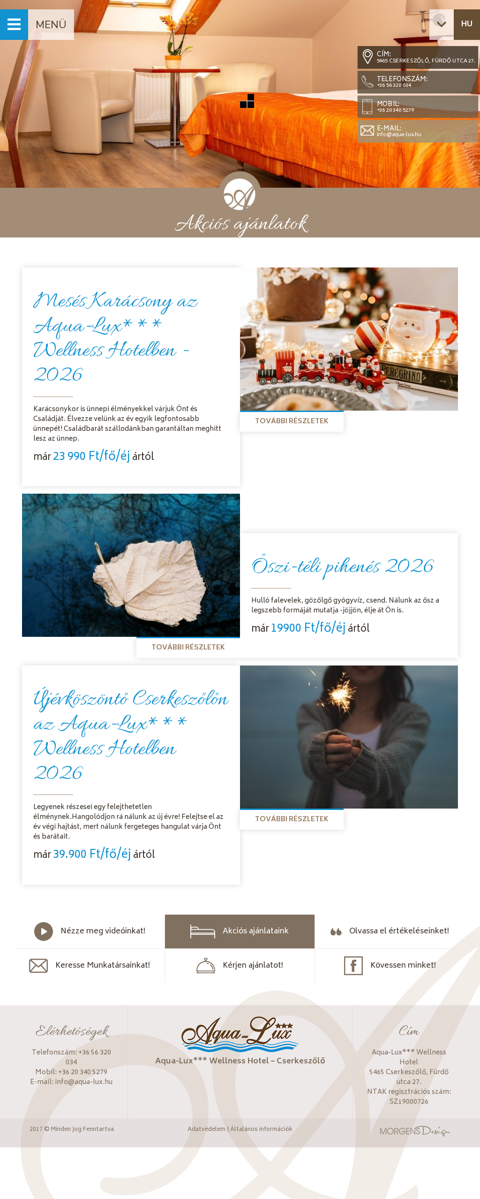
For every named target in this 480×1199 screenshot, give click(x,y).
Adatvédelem (206, 1130)
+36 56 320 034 (394, 85)
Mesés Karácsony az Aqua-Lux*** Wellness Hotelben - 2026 (115, 339)
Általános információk (261, 1130)
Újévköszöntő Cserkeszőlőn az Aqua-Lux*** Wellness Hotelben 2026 (130, 737)
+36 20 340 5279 (395, 110)
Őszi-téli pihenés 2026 (342, 568)
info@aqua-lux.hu (399, 134)
